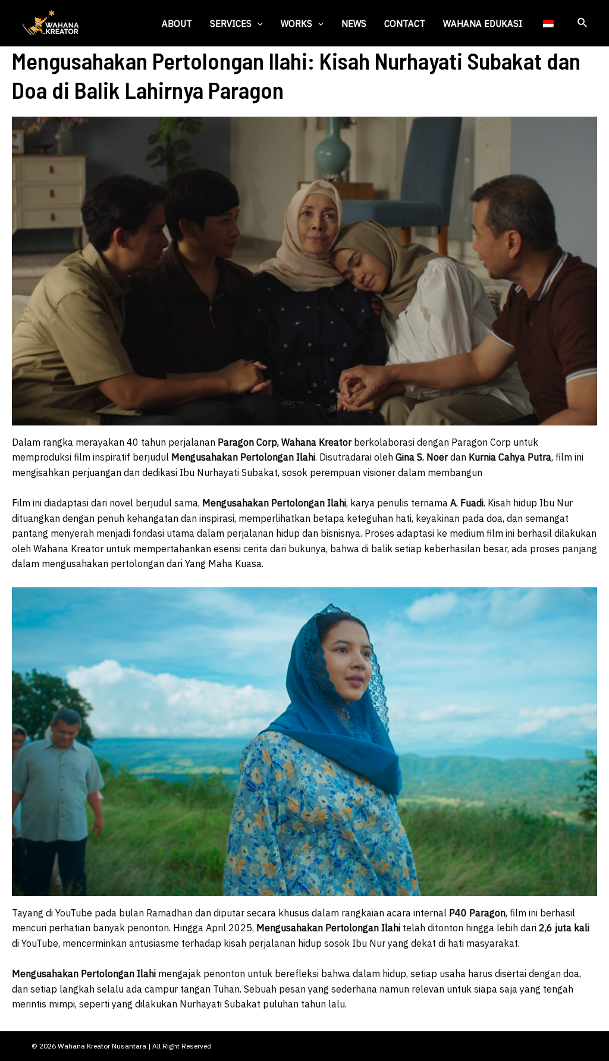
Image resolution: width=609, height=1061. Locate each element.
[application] (257, 23)
